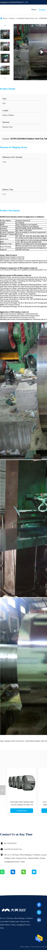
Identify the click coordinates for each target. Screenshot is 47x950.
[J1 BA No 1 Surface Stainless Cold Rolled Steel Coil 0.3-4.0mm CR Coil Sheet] (21, 782)
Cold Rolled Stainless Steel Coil (26, 18)
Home (33, 9)
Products (42, 9)
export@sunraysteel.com (13, 849)
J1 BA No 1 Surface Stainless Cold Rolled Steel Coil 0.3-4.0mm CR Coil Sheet (21, 804)
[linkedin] (39, 920)
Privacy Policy (24, 947)
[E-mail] (37, 874)
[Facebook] (39, 904)
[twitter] (39, 912)
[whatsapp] (5, 874)
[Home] (9, 9)
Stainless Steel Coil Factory (14, 741)
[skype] (16, 874)
